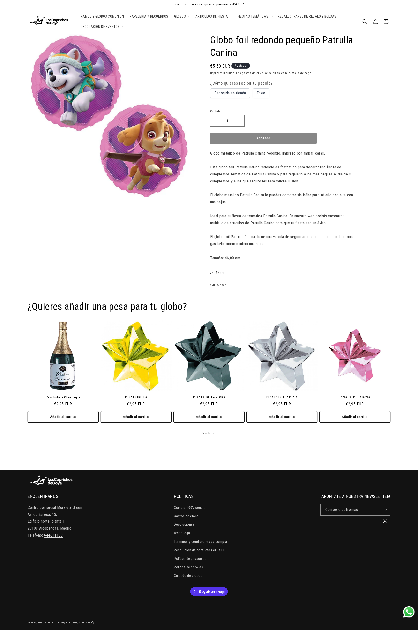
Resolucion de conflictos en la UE (199, 550)
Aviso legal (182, 533)
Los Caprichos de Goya (52, 622)
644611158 (53, 535)
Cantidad (216, 111)
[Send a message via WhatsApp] (409, 612)
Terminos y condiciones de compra (200, 542)
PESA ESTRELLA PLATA (281, 397)
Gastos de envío (186, 516)
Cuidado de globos (188, 575)
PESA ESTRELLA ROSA (355, 397)
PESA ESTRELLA (136, 397)
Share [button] (220, 273)
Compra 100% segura (190, 507)
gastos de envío (253, 73)
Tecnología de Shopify (81, 622)
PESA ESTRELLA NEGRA (209, 397)
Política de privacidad (190, 559)
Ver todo (209, 433)
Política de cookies (188, 567)
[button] (182, 16)
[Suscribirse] (385, 510)
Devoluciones (184, 524)
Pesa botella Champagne (63, 397)
